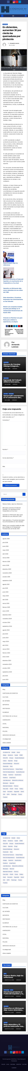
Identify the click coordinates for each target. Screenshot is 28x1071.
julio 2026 (5, 542)
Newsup (22, 1059)
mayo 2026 (6, 550)
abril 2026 (5, 554)
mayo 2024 (6, 641)
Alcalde (13, 752)
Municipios (5, 783)
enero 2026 (6, 565)
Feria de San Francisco (8, 769)
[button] (23, 16)
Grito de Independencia (8, 772)
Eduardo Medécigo (7, 763)
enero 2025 (6, 611)
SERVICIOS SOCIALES (9, 735)
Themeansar (14, 1060)
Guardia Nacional (20, 772)
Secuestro (9, 791)
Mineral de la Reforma (17, 780)
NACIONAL (6, 727)
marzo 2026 (6, 557)
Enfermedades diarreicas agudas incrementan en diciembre (9, 332)
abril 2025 (5, 599)
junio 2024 (5, 637)
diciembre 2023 (7, 660)
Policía (16, 788)
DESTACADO (6, 708)
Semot (22, 791)
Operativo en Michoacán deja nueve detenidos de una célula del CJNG (13, 290)
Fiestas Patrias (19, 769)
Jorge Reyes (12, 777)
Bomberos (10, 755)
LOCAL (4, 723)
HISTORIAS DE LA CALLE (10, 716)
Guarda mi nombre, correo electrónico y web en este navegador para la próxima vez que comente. (14, 479)
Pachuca (16, 786)
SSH (4, 794)
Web (4, 466)
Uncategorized (7, 739)
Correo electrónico (8, 458)
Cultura (4, 760)
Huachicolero (18, 774)
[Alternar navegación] (13, 16)
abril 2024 (5, 645)
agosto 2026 (6, 538)
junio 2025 (5, 592)
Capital (16, 755)
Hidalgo (5, 774)
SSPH (8, 794)
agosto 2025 (6, 584)
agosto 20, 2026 (9, 979)
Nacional (12, 783)
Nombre (5, 449)
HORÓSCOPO (6, 720)
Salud (4, 791)
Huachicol (10, 774)
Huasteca (5, 777)
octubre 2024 (6, 622)
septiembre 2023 (7, 672)
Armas (18, 752)
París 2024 (5, 788)
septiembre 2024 (7, 626)
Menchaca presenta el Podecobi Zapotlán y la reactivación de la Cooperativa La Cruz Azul (13, 281)
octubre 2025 (6, 576)
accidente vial (6, 752)
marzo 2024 (6, 649)
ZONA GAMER (7, 742)
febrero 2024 (6, 653)
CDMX (21, 755)
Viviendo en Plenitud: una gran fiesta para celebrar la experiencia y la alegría (12, 319)
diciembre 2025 (7, 569)
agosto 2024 (6, 630)
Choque (11, 758)
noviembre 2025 (7, 573)
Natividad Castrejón (7, 786)
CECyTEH (5, 758)
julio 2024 (5, 634)
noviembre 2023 (7, 664)
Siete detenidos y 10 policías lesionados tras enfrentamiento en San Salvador (13, 299)
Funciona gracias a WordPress (10, 1059)
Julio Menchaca (7, 780)
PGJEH (11, 788)
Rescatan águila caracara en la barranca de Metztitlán (19, 331)
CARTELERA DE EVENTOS (10, 693)
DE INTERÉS (5, 24)
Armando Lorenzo (14, 43)
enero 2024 (6, 656)
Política (21, 788)
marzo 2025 (6, 603)
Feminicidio (5, 766)
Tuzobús (5, 797)
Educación (16, 763)
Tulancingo (13, 794)
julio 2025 (5, 588)
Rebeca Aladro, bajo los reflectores (12, 504)
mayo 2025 (6, 595)
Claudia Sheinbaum (19, 758)
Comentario (6, 420)
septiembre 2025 (7, 580)
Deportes (10, 760)
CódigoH (14, 368)
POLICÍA (5, 731)
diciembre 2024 (7, 615)
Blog (4, 689)
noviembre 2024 (7, 618)
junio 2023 (5, 679)
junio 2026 (5, 546)
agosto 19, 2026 (9, 996)
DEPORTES (6, 704)
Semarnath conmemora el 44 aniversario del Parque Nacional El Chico (13, 397)
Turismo (20, 794)
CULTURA (6, 393)
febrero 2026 (6, 561)
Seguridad (16, 791)
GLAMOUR (6, 712)
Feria (11, 766)
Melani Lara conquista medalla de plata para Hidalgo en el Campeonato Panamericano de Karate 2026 (13, 527)
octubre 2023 (6, 668)
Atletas (4, 755)
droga (15, 760)
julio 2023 (5, 675)
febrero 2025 (6, 607)
